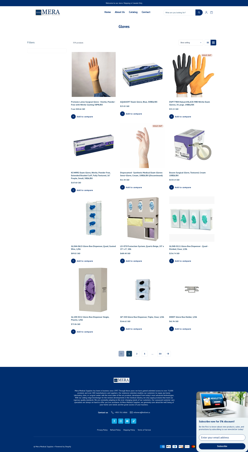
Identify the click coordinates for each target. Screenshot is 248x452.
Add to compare (85, 116)
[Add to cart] (111, 162)
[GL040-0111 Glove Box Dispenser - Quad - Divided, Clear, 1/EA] (191, 219)
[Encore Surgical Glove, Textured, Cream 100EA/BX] (191, 145)
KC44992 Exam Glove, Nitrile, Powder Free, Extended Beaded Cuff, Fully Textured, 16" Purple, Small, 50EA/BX (90, 175)
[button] (211, 12)
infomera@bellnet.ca (142, 412)
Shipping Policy (129, 430)
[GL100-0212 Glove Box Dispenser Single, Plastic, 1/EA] (93, 289)
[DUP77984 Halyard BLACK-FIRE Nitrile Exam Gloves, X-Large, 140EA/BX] (191, 74)
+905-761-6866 (121, 412)
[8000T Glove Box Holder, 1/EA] (191, 289)
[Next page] (168, 354)
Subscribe (222, 446)
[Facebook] (114, 421)
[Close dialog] (244, 395)
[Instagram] (120, 421)
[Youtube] (127, 421)
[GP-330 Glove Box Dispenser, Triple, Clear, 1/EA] (142, 289)
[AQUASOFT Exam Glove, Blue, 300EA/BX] (142, 74)
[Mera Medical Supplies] (48, 12)
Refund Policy (115, 430)
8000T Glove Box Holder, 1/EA (183, 317)
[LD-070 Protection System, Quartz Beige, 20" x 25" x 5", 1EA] (142, 219)
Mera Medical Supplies (44, 446)
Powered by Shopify (63, 446)
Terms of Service (144, 430)
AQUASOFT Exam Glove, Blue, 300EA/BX (138, 102)
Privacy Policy (102, 430)
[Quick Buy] (111, 92)
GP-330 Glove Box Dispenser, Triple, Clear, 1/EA (142, 317)
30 (160, 353)
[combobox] (183, 12)
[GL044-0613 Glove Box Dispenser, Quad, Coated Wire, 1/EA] (93, 219)
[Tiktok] (133, 421)
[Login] (206, 12)
